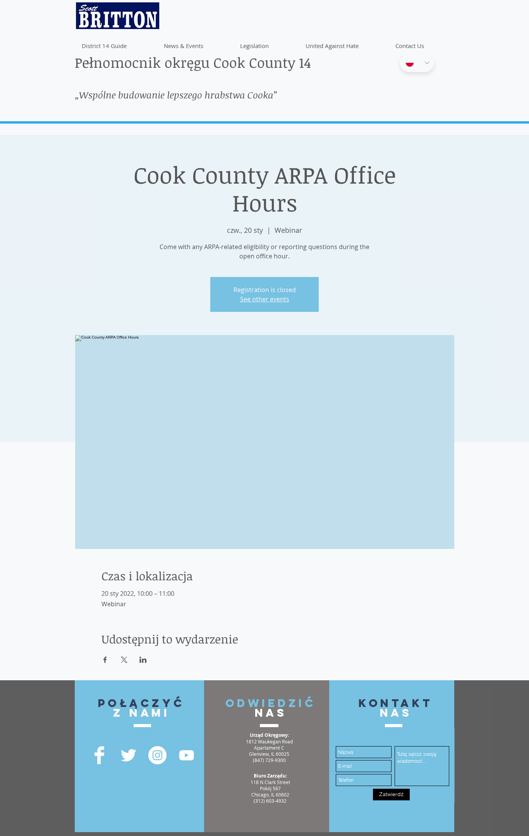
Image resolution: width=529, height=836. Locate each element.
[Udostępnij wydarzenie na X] (124, 660)
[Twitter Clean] (128, 755)
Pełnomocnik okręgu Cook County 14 (193, 62)
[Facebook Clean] (99, 755)
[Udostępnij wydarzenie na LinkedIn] (143, 660)
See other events (264, 299)
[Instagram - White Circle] (157, 755)
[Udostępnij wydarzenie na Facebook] (105, 660)
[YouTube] (186, 755)
